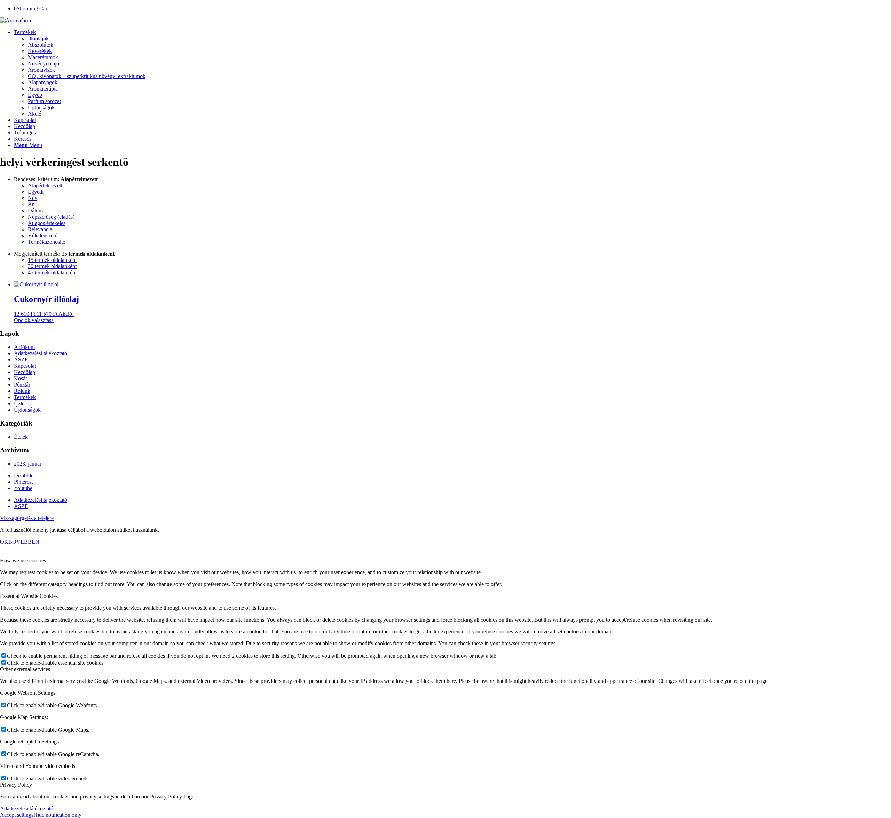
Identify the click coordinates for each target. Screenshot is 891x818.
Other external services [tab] (25, 669)
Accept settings (16, 815)
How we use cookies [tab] (23, 560)
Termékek (25, 397)
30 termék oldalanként (52, 266)
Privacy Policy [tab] (16, 785)
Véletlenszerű (43, 236)
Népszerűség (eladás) (51, 217)
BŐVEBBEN (23, 542)
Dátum (35, 210)
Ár (31, 204)
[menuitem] (452, 73)
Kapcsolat (25, 366)
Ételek (21, 437)
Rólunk (22, 391)
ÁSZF (21, 360)
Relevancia (40, 229)
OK (4, 542)
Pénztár (22, 385)
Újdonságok (27, 410)
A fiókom (24, 347)
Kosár (20, 378)
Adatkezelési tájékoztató (40, 353)
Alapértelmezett (45, 185)
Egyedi (36, 192)
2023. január (27, 464)
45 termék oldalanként (52, 272)
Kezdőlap (24, 372)
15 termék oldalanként (52, 260)
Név (32, 198)
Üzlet (20, 403)
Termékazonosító (46, 242)
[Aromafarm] (15, 20)
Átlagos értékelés (46, 223)
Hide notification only (57, 815)
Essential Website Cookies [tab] (29, 596)
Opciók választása (34, 320)
